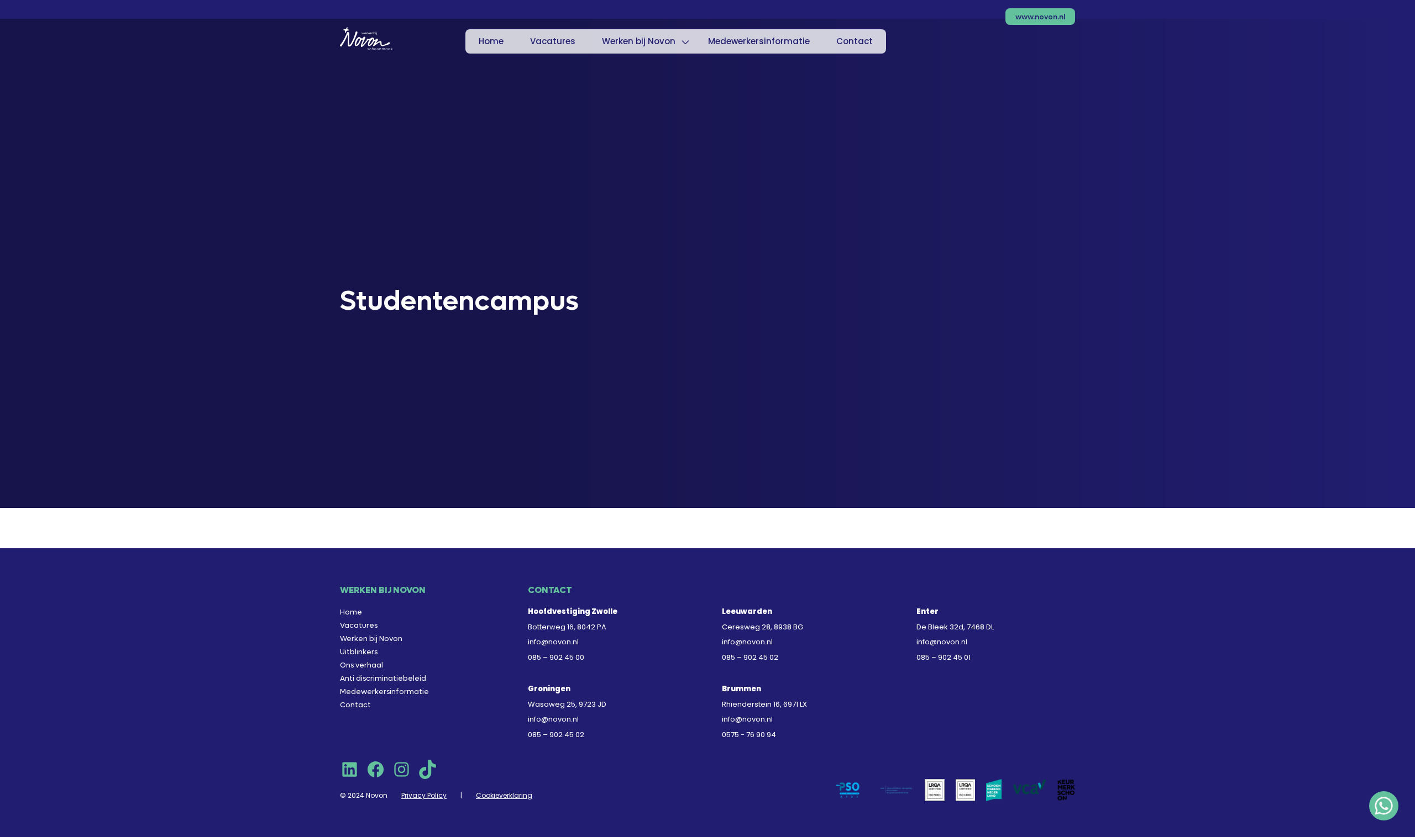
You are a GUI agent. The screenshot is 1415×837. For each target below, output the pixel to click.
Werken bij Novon (638, 41)
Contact (854, 41)
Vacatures (552, 41)
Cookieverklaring (504, 795)
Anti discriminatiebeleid (383, 678)
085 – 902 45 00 (556, 657)
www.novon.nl (1040, 17)
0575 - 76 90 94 (749, 734)
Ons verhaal (361, 665)
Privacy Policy (424, 795)
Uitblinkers (359, 651)
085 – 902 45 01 (943, 657)
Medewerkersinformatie (759, 41)
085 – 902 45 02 (750, 657)
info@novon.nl (553, 642)
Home (491, 41)
